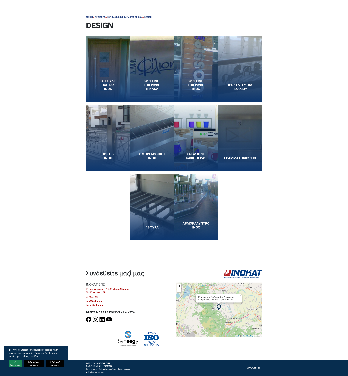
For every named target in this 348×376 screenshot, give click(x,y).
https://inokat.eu (94, 305)
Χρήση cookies (124, 369)
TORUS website (252, 368)
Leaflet (237, 336)
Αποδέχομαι (15, 365)
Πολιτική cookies (55, 363)
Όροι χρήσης (91, 369)
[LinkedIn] (102, 319)
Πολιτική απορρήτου (107, 369)
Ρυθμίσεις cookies (96, 372)
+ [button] (179, 286)
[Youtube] (109, 319)
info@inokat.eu (94, 301)
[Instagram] (95, 319)
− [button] (179, 290)
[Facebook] (88, 319)
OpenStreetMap (248, 336)
